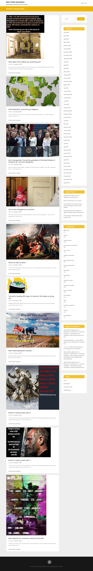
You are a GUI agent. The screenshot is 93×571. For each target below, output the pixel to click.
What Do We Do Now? (17, 262)
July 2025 (66, 62)
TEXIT (65, 300)
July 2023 (66, 101)
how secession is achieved (70, 245)
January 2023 (67, 107)
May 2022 (66, 124)
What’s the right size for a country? (73, 200)
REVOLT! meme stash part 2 (19, 413)
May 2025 (66, 65)
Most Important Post (69, 260)
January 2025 (67, 78)
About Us (84, 3)
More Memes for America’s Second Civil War (26, 538)
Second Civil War (68, 290)
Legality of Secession (69, 255)
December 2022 (68, 111)
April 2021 (66, 147)
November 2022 (68, 114)
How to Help (67, 250)
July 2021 (66, 143)
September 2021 (68, 137)
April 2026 (66, 39)
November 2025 (68, 55)
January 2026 (67, 49)
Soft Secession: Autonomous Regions (23, 109)
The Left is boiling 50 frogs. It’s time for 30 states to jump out (31, 297)
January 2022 (67, 130)
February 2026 (67, 45)
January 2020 (67, 166)
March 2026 (67, 42)
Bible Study (66, 230)
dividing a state (67, 240)
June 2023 (66, 104)
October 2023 (67, 98)
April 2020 (66, 160)
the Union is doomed (69, 305)
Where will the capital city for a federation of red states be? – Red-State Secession (74, 331)
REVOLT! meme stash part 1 (19, 460)
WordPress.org (67, 390)
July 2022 (66, 120)
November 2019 (67, 173)
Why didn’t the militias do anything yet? (24, 62)
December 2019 (68, 169)
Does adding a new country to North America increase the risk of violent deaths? (73, 205)
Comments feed (68, 387)
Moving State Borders (69, 265)
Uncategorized (67, 315)
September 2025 (68, 58)
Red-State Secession (15, 2)
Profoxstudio (59, 566)
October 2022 (67, 117)
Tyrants (65, 310)
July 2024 (66, 88)
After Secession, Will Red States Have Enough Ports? (73, 216)
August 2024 (67, 85)
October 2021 (67, 133)
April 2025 (66, 68)
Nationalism (67, 270)
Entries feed (67, 383)
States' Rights (67, 295)
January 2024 (67, 91)
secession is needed (69, 285)
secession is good (68, 280)
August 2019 (67, 182)
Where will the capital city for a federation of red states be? (71, 196)
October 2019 (67, 176)
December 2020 (68, 156)
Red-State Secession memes (20, 351)
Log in (65, 380)
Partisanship (67, 275)
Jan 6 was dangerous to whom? (21, 209)
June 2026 (66, 32)
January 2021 (67, 153)
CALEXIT (66, 235)
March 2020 (67, 163)
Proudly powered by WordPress (38, 566)
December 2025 (68, 52)
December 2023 (68, 94)
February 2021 (67, 150)
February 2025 (67, 75)
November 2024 (68, 81)
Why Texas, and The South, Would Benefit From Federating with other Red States (74, 357)
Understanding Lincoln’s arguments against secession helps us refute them (74, 211)
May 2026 (66, 36)
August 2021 (67, 140)
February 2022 (67, 127)
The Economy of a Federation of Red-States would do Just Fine (74, 335)
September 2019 (68, 179)
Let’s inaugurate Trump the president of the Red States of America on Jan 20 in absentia (31, 161)
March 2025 (67, 71)
